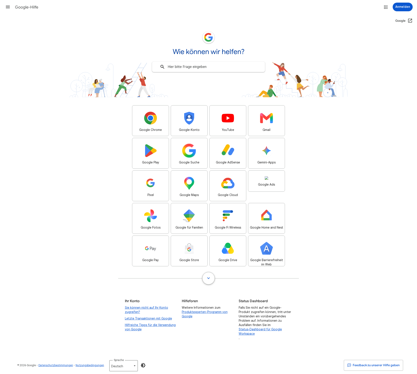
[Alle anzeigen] (208, 278)
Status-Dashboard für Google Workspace (260, 331)
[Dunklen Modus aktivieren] (143, 365)
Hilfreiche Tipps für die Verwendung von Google (150, 327)
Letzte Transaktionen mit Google (148, 318)
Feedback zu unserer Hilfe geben (376, 365)
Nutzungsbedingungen (90, 365)
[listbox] (123, 365)
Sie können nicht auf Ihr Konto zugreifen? (146, 310)
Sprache (119, 360)
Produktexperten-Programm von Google (205, 314)
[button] (8, 7)
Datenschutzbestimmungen (55, 365)
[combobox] (208, 67)
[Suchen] (162, 67)
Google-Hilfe (26, 7)
